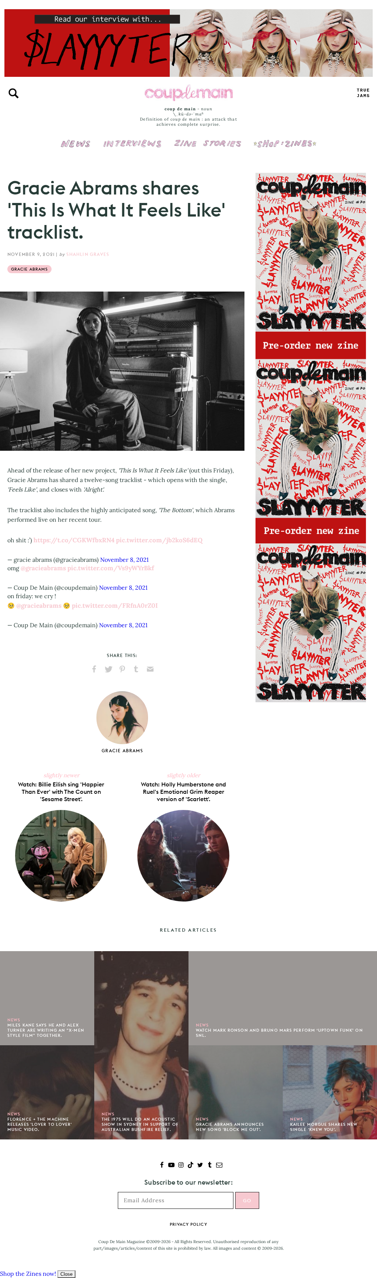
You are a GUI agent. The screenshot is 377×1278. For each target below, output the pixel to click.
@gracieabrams (43, 568)
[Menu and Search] (13, 93)
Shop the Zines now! (28, 1273)
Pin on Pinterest (122, 669)
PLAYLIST (363, 93)
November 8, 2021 (124, 559)
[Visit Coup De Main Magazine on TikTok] (190, 1166)
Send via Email (150, 669)
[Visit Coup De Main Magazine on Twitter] (200, 1166)
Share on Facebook (94, 669)
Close (66, 1274)
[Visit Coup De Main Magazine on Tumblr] (209, 1166)
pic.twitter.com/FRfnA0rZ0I (115, 605)
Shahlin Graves (87, 254)
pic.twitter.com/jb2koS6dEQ (159, 540)
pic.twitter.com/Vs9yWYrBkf (110, 568)
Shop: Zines (284, 138)
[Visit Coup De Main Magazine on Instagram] (181, 1166)
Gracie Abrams (29, 269)
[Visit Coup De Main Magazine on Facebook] (161, 1166)
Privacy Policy (188, 1224)
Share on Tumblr (136, 669)
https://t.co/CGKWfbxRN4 (74, 540)
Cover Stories (207, 138)
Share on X (108, 669)
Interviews (132, 138)
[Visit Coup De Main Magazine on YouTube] (171, 1166)
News (75, 147)
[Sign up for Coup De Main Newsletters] (219, 1166)
